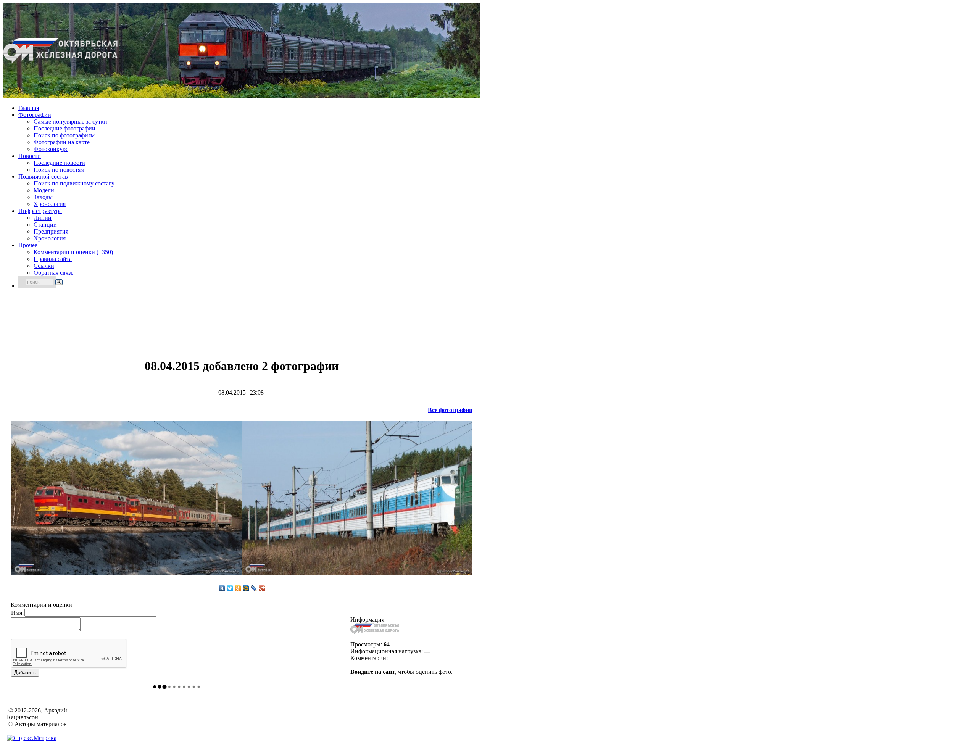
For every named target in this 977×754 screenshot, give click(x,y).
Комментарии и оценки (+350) (73, 252)
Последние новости (59, 163)
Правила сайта (53, 259)
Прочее (27, 245)
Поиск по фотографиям (64, 135)
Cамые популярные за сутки (70, 121)
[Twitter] (230, 588)
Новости (29, 156)
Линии (43, 217)
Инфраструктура (40, 211)
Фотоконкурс (51, 149)
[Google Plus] (262, 588)
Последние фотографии (64, 128)
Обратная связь (53, 272)
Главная (28, 108)
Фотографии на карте (62, 142)
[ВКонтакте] (222, 588)
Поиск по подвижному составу (74, 183)
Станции (45, 224)
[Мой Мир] (246, 588)
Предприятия (51, 231)
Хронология (50, 204)
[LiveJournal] (254, 588)
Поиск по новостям (59, 169)
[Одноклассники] (238, 588)
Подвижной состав (43, 176)
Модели (44, 190)
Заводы (43, 197)
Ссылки (44, 266)
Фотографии (34, 114)
